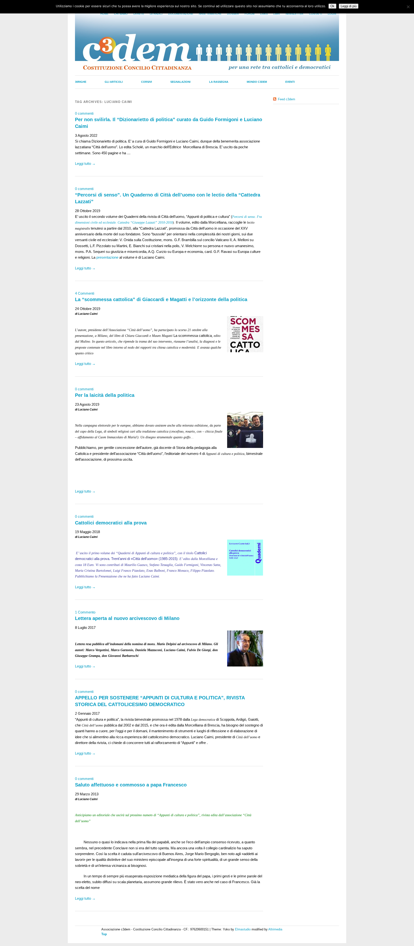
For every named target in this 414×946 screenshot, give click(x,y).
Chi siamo (121, 13)
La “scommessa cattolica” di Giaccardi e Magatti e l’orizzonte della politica (161, 299)
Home (104, 13)
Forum (249, 13)
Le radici (156, 13)
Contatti (315, 13)
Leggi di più (348, 6)
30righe (80, 81)
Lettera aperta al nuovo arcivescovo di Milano (127, 618)
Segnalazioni (180, 81)
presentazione (107, 257)
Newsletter (294, 13)
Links (264, 13)
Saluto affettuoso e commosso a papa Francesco (131, 784)
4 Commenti (84, 293)
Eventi (290, 81)
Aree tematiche (210, 13)
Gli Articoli (114, 81)
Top (104, 934)
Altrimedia (275, 929)
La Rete (138, 13)
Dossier (233, 13)
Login (332, 13)
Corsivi (146, 81)
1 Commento (85, 612)
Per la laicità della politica (104, 395)
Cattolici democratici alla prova (111, 522)
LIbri (276, 13)
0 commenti (84, 113)
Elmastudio (243, 929)
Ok (332, 6)
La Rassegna (218, 81)
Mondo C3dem (257, 81)
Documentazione (180, 13)
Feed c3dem (286, 99)
